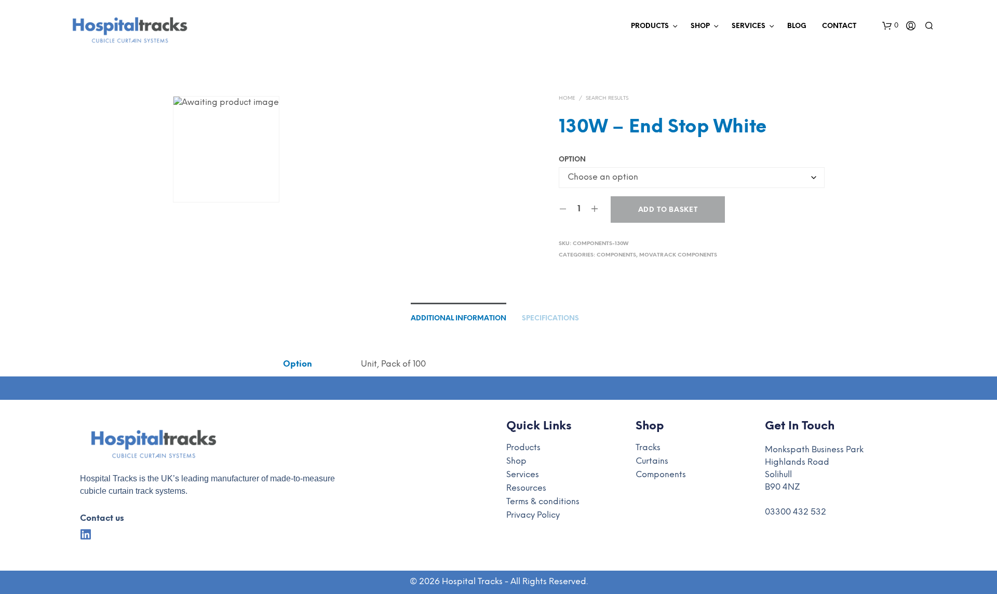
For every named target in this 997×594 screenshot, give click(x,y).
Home (567, 98)
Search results (607, 98)
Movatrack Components (678, 255)
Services (748, 26)
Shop (700, 26)
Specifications (550, 318)
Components (616, 255)
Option (572, 159)
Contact (839, 26)
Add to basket (668, 210)
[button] (890, 26)
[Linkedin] (86, 535)
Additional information (458, 318)
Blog (796, 26)
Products (650, 26)
